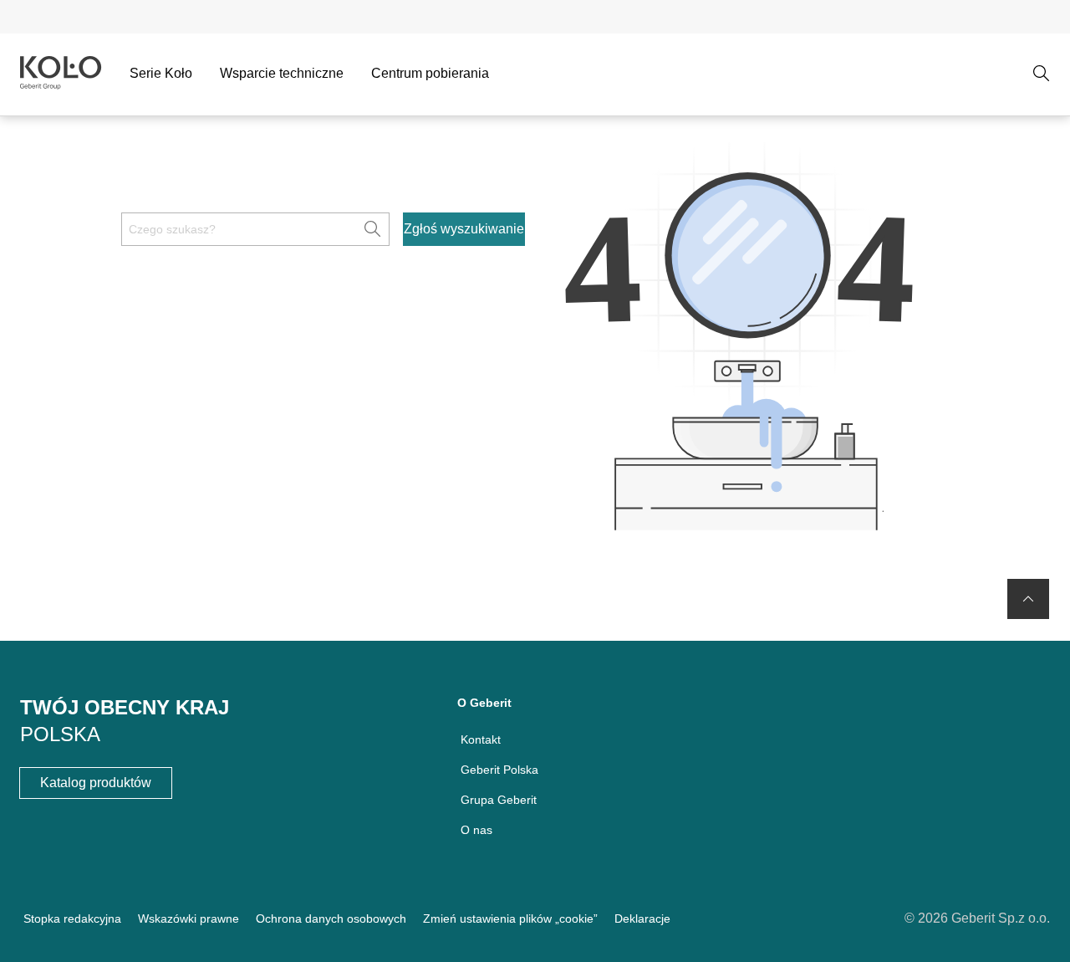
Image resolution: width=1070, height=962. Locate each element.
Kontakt (481, 739)
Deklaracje (642, 918)
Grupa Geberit (499, 799)
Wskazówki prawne (188, 918)
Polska (60, 734)
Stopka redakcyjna (72, 918)
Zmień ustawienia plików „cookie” (510, 918)
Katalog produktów (95, 782)
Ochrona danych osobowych (331, 918)
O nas (476, 830)
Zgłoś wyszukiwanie (464, 229)
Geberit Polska (499, 769)
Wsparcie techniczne (282, 73)
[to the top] (1028, 599)
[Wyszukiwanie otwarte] (1041, 73)
